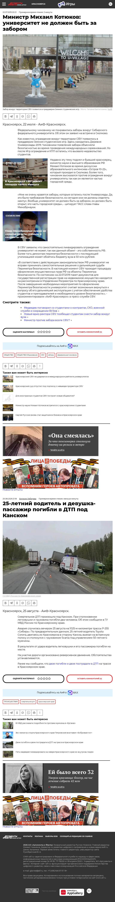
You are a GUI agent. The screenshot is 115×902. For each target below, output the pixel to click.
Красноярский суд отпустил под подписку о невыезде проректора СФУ (49, 386)
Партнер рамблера (49, 891)
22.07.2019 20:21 (9, 12)
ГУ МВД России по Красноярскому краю (22, 596)
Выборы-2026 (51, 836)
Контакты (27, 836)
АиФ (110, 109)
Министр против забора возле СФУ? (47, 320)
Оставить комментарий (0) (89, 332)
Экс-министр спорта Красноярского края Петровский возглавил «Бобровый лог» (54, 733)
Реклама (39, 836)
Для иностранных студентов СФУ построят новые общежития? (45, 396)
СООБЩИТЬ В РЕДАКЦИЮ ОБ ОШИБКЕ (76, 836)
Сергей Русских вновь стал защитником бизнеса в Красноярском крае (49, 415)
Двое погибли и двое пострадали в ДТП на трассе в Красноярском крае (49, 742)
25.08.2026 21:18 (10, 499)
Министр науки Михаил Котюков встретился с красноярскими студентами (51, 405)
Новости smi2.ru (13, 489)
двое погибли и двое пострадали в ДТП (73, 663)
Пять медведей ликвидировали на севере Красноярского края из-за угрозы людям (54, 752)
